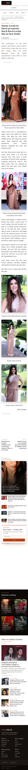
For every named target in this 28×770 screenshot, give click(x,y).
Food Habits (17, 753)
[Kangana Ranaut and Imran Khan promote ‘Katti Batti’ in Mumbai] (5, 713)
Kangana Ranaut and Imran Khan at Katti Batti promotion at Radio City (17, 703)
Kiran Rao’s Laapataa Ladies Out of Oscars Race (17, 506)
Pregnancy (17, 756)
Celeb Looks (4, 742)
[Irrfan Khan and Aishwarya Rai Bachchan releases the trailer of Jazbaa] (5, 691)
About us (5, 762)
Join (14, 539)
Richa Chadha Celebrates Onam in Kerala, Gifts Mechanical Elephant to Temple (17, 521)
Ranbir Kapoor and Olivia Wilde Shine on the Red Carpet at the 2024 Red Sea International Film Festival (16, 499)
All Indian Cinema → (7, 641)
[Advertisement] (14, 72)
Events (16, 742)
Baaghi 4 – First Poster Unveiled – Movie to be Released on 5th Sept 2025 (17, 513)
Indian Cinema (5, 23)
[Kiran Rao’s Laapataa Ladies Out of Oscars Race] (4, 507)
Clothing (3, 745)
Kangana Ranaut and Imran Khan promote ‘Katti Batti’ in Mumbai (17, 713)
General (17, 751)
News (17, 12)
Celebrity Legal (18, 744)
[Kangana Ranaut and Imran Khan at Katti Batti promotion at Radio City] (5, 702)
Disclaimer (8, 768)
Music (16, 745)
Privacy (2, 768)
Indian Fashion (5, 749)
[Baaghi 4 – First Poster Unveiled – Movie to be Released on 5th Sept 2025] (4, 513)
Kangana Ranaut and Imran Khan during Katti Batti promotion (18, 681)
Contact (13, 762)
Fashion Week (4, 756)
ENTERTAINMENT (19, 738)
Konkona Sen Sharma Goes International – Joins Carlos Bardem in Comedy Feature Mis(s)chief (11, 488)
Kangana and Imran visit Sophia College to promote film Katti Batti (10, 664)
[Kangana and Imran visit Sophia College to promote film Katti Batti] (14, 653)
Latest (5, 12)
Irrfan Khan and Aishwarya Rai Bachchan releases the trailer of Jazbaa (17, 692)
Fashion (11, 12)
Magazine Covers (5, 740)
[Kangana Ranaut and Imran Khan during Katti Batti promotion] (5, 681)
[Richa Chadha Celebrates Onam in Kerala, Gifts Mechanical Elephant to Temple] (4, 520)
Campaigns (4, 744)
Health (17, 749)
